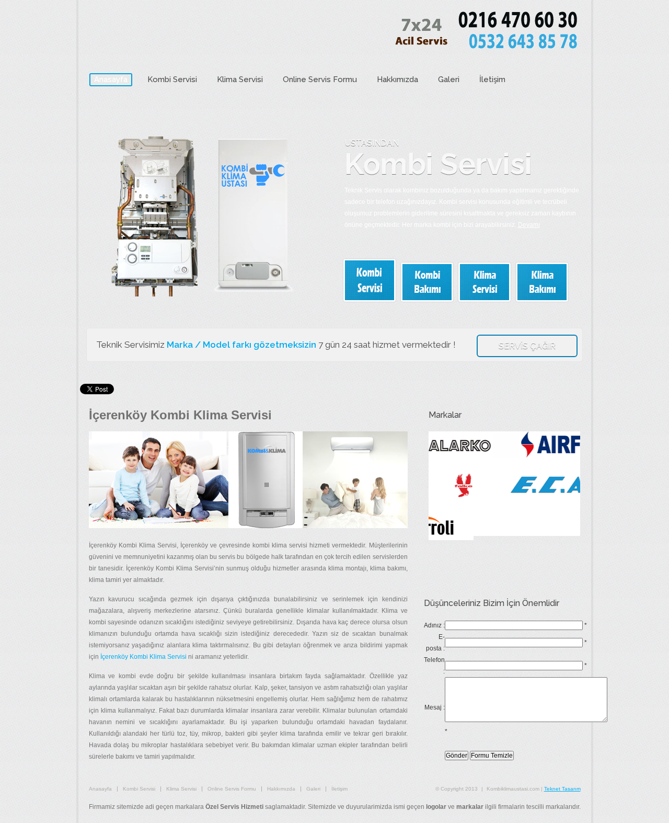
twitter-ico (568, 114)
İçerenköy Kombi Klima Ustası (180, 33)
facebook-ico (549, 114)
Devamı (529, 224)
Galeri (448, 79)
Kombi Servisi (172, 79)
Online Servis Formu (320, 79)
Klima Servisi (240, 79)
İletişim (492, 79)
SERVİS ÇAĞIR (527, 346)
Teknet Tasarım (562, 789)
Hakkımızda (397, 79)
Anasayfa (111, 79)
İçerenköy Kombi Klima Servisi (143, 656)
